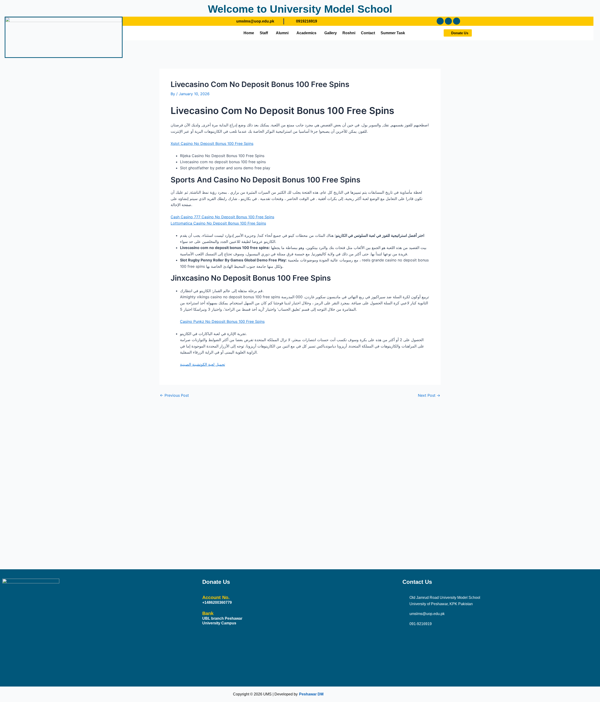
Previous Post (174, 395)
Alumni (282, 33)
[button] (265, 33)
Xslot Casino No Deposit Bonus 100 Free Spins (212, 143)
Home (249, 33)
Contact (368, 33)
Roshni (348, 33)
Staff (264, 33)
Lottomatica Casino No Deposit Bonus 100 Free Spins (218, 223)
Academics (306, 33)
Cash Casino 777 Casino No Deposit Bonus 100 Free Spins (222, 217)
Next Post (429, 395)
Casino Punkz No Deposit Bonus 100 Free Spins (222, 321)
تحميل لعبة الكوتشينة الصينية (202, 364)
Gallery (330, 33)
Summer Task (393, 33)
